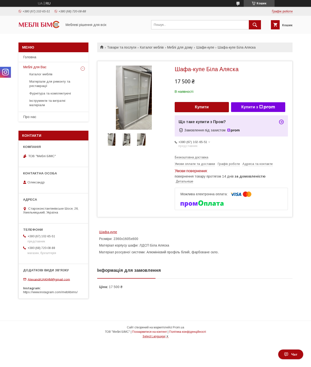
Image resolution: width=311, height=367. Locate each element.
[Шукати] (255, 24)
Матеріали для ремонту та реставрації (49, 84)
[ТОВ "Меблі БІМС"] (39, 27)
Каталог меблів (152, 47)
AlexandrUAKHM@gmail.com (49, 279)
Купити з (249, 107)
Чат (294, 354)
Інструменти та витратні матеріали (47, 103)
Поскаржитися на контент (149, 331)
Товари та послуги (121, 47)
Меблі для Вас (34, 67)
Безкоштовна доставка (191, 157)
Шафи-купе (205, 47)
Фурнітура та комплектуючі (50, 93)
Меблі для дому (180, 47)
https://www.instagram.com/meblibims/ (50, 292)
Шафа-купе (108, 232)
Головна (29, 57)
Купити (202, 107)
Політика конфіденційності (187, 331)
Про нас (29, 117)
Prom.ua (178, 327)
